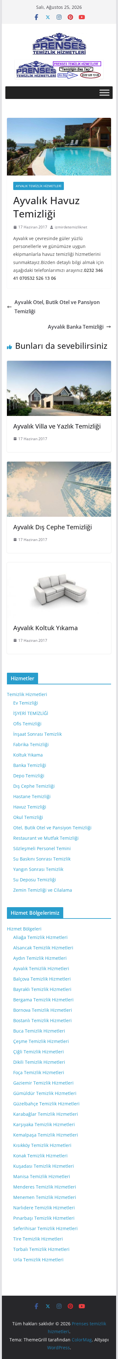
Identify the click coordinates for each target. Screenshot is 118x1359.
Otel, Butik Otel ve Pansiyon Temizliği (52, 828)
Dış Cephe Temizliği (34, 786)
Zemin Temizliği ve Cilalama (42, 890)
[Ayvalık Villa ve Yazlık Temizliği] (59, 365)
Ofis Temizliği (27, 724)
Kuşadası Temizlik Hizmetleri (43, 1166)
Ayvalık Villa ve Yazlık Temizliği (57, 426)
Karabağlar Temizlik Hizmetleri (45, 1114)
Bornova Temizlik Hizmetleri (42, 1010)
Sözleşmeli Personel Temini (42, 848)
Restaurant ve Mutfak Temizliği (46, 838)
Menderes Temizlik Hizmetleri (44, 1187)
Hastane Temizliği (32, 796)
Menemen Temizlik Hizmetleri (44, 1197)
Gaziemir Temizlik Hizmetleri (43, 1083)
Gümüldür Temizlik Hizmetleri (44, 1093)
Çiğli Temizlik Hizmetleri (38, 1052)
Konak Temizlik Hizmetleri (40, 1156)
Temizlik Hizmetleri (27, 694)
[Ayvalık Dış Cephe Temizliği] (59, 466)
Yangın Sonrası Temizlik (38, 869)
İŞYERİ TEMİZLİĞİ (30, 713)
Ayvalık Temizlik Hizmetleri (38, 186)
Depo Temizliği (28, 776)
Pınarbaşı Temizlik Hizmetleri (44, 1218)
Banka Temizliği (29, 765)
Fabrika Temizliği (31, 744)
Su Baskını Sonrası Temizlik (41, 859)
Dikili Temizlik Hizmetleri (39, 1062)
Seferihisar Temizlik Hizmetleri (45, 1228)
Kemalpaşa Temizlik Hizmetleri (45, 1135)
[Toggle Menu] (104, 93)
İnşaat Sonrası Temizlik (37, 734)
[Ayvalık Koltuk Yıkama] (59, 566)
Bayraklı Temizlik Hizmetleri (42, 989)
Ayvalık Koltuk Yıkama (45, 628)
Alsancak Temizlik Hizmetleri (43, 948)
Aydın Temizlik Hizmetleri (40, 958)
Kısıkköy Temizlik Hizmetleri (42, 1145)
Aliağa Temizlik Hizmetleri (40, 937)
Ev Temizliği (25, 703)
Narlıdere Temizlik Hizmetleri (44, 1208)
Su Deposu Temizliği (34, 880)
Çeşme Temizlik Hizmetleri (41, 1041)
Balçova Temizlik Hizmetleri (42, 979)
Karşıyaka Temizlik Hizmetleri (44, 1124)
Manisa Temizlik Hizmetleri (41, 1176)
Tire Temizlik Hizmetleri (38, 1239)
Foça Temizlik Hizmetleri (38, 1072)
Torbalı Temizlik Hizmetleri (41, 1249)
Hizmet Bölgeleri (24, 929)
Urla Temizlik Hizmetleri (38, 1260)
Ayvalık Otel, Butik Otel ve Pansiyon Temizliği (57, 307)
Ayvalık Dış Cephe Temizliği (52, 527)
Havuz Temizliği (29, 807)
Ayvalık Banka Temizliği (76, 326)
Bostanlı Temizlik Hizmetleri (42, 1020)
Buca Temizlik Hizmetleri (39, 1031)
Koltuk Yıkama (28, 755)
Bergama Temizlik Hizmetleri (43, 1000)
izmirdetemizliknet (71, 227)
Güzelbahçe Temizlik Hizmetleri (46, 1104)
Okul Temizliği (28, 817)
